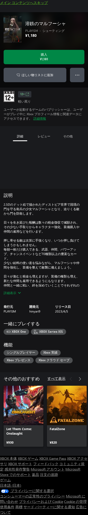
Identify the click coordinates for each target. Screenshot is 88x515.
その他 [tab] (68, 136)
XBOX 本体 (8, 458)
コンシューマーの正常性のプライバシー (32, 496)
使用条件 (7, 506)
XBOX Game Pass (52, 458)
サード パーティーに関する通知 (49, 506)
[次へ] (79, 379)
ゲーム (5, 480)
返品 (35, 474)
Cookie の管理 (75, 501)
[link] (23, 416)
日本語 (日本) (10, 485)
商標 (19, 506)
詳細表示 (10, 293)
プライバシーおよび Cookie (41, 501)
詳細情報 (39, 118)
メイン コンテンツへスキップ (24, 2)
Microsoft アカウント (48, 469)
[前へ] (70, 379)
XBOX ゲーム (28, 458)
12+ (22, 94)
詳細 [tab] (20, 136)
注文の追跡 (49, 474)
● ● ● (77, 75)
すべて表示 (56, 378)
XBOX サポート (20, 463)
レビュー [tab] (44, 136)
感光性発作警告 (17, 469)
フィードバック (45, 463)
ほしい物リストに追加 (37, 75)
